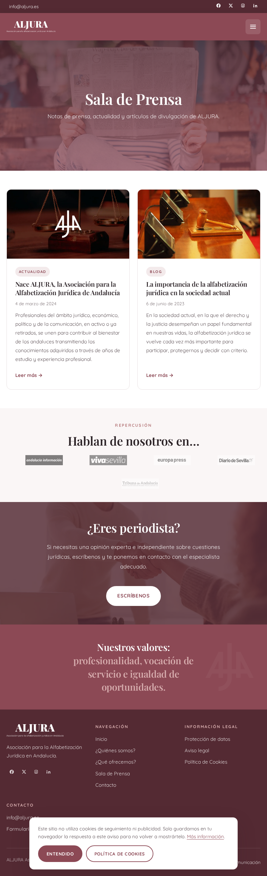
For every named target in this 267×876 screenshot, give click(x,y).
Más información (205, 836)
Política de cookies (119, 853)
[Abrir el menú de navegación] (253, 26)
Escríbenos (133, 596)
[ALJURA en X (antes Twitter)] (231, 5)
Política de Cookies (206, 762)
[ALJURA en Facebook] (218, 5)
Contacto (105, 785)
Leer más (26, 375)
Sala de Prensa (112, 773)
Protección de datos (207, 739)
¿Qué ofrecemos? (115, 762)
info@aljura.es (23, 817)
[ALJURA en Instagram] (243, 5)
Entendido (60, 853)
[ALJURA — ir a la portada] (31, 26)
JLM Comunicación (240, 862)
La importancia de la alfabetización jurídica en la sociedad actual (196, 288)
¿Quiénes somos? (115, 750)
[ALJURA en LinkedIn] (255, 5)
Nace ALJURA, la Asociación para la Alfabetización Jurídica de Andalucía (67, 288)
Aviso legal (197, 750)
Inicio (101, 739)
